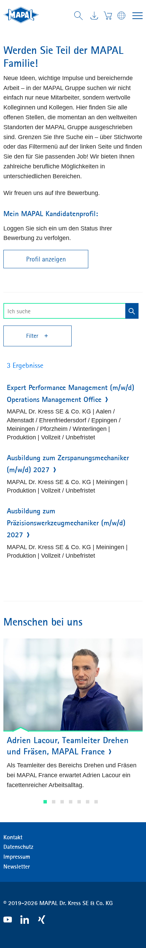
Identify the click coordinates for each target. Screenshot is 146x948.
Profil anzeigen (46, 259)
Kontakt (12, 837)
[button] (45, 801)
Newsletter (16, 866)
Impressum (16, 856)
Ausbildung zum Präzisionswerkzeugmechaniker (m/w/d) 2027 (66, 523)
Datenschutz (18, 847)
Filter (33, 336)
